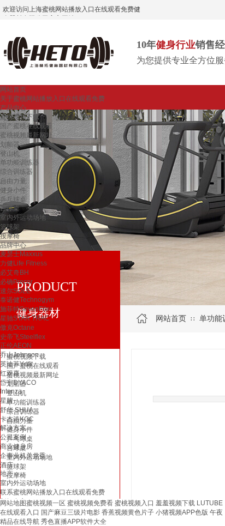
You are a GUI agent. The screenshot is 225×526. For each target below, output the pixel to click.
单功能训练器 (19, 162)
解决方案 (13, 428)
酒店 (6, 465)
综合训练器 (16, 172)
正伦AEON (16, 345)
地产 (6, 473)
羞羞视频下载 (175, 503)
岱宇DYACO (18, 382)
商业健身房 (16, 446)
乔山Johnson (19, 355)
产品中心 (13, 108)
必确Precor (16, 282)
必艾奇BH (14, 272)
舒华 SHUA (16, 410)
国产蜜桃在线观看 (26, 126)
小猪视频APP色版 (182, 512)
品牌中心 (13, 245)
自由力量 (13, 181)
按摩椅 (10, 236)
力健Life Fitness (23, 263)
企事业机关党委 (23, 456)
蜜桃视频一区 (46, 503)
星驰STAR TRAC (25, 318)
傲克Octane (17, 327)
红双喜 (10, 373)
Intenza (11, 391)
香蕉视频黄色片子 (128, 512)
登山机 (10, 154)
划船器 (10, 144)
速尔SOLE (15, 291)
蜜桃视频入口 (134, 503)
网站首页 (13, 89)
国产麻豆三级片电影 (70, 512)
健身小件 (13, 190)
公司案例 (13, 437)
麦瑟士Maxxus (21, 254)
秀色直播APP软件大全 (73, 521)
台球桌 (10, 208)
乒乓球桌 (13, 199)
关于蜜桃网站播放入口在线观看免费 (52, 98)
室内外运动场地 (23, 217)
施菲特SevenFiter (26, 309)
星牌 (6, 400)
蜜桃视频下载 (19, 116)
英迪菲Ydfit (16, 364)
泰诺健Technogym (27, 300)
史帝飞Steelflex (22, 337)
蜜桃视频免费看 (90, 503)
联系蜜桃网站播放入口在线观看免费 (52, 492)
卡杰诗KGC (17, 419)
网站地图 (13, 503)
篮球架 (10, 227)
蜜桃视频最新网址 (26, 135)
